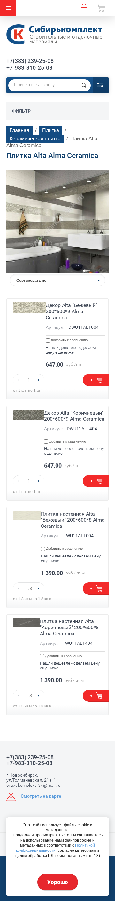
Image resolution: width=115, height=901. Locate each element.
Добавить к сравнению (69, 340)
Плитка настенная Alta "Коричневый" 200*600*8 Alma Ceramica (69, 627)
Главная (19, 130)
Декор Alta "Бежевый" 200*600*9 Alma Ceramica (71, 311)
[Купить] (96, 380)
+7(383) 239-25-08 (30, 61)
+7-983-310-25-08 (29, 67)
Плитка (50, 130)
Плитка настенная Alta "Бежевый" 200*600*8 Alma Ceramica (73, 520)
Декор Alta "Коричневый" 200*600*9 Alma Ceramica (74, 416)
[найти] (84, 85)
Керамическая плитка (35, 138)
